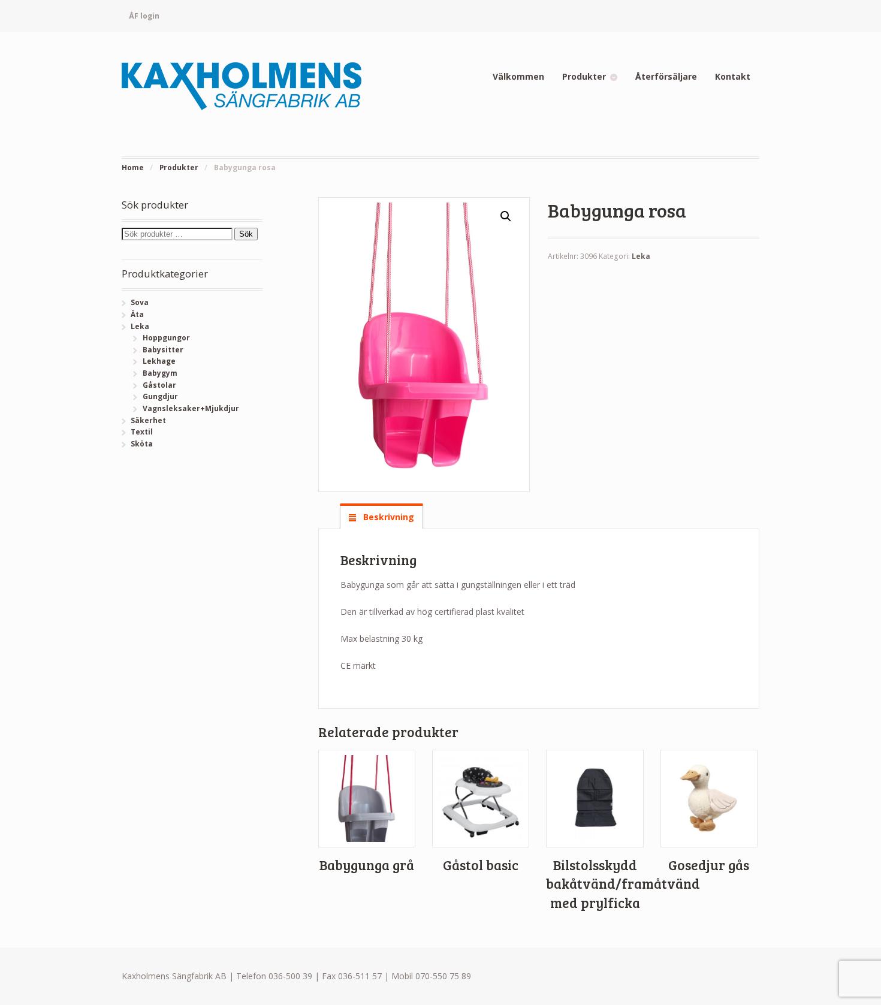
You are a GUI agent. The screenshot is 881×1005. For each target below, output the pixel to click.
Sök (246, 234)
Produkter (584, 76)
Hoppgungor (166, 338)
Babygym (160, 373)
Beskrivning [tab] (387, 517)
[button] (506, 216)
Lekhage (159, 361)
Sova (140, 302)
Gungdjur (160, 396)
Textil (142, 432)
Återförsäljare (666, 76)
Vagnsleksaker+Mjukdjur (191, 408)
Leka (641, 256)
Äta (137, 314)
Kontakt (732, 76)
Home (133, 167)
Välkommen (518, 76)
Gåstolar (159, 385)
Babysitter (163, 350)
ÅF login (144, 16)
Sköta (142, 444)
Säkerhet (148, 420)
